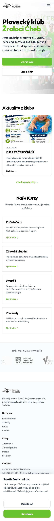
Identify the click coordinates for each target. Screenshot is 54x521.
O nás (5, 426)
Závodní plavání (9, 447)
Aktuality (6, 422)
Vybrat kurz (27, 61)
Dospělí (5, 451)
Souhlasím (27, 513)
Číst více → (11, 171)
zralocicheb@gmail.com (19, 469)
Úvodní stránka (9, 418)
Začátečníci (7, 443)
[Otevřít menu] (48, 6)
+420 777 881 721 (13, 473)
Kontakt (6, 430)
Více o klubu (27, 71)
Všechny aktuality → (27, 182)
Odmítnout (27, 503)
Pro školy (6, 455)
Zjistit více (11, 237)
